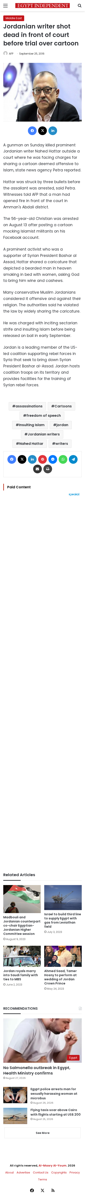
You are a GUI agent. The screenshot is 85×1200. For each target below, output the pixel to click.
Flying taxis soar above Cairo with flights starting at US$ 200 (56, 1112)
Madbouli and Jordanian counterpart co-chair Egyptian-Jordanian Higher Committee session (22, 925)
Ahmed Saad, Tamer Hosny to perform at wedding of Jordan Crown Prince (60, 977)
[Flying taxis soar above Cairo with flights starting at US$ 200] (15, 1116)
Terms (42, 1179)
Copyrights (59, 1172)
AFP (11, 53)
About (9, 1172)
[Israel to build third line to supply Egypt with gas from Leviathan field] (63, 897)
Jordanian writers (44, 434)
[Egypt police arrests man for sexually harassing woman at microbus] (15, 1095)
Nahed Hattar (31, 443)
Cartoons (63, 406)
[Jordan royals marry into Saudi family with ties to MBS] (22, 956)
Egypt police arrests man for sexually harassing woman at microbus (54, 1093)
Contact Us (40, 1172)
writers (61, 443)
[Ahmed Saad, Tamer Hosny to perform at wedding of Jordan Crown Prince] (63, 956)
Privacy (75, 1172)
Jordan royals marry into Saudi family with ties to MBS (20, 975)
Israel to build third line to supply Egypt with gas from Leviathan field (62, 920)
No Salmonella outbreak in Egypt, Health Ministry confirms (36, 1070)
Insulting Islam (31, 424)
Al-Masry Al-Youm (52, 1165)
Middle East (14, 18)
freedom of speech (43, 415)
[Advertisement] (42, 684)
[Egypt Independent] (42, 5)
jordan (62, 424)
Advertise (23, 1172)
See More (42, 1133)
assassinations (28, 406)
